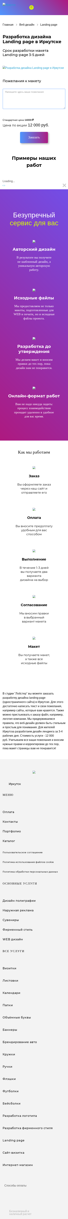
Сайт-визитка (13, 1152)
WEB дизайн (13, 939)
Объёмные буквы (17, 1017)
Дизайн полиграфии (19, 900)
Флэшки (9, 1079)
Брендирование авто (20, 1042)
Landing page (14, 1140)
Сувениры (11, 920)
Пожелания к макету (22, 81)
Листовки (10, 980)
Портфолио (12, 831)
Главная (8, 24)
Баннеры (10, 1029)
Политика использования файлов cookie (28, 862)
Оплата (8, 812)
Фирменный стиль (18, 929)
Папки (8, 1005)
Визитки (9, 968)
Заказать (34, 137)
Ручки (7, 1066)
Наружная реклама (18, 910)
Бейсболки (12, 1103)
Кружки (9, 1054)
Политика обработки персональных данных (30, 871)
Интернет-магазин (18, 1165)
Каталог (9, 841)
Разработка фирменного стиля (28, 1128)
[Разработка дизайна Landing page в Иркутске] (33, 67)
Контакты (10, 821)
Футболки (11, 1091)
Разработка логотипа (20, 1116)
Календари (11, 993)
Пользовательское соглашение (23, 852)
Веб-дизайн (26, 24)
